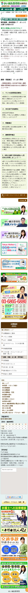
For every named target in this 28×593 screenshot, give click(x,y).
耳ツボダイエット (9, 364)
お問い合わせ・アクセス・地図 (14, 412)
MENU (7, 9)
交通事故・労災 (9, 392)
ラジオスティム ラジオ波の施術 (13, 344)
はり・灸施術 (7, 340)
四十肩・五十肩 (8, 367)
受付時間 (7, 397)
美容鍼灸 (22, 200)
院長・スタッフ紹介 (10, 385)
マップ (13, 497)
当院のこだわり (9, 399)
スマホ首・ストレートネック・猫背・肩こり (13, 195)
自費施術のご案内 (9, 333)
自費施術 (8, 12)
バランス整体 (7, 336)
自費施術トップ (8, 330)
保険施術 (7, 388)
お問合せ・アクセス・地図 (12, 502)
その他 (6, 408)
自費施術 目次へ (20, 16)
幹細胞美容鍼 (7, 348)
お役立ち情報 (8, 406)
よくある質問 (8, 410)
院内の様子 (7, 401)
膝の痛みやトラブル (10, 370)
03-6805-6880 (7, 419)
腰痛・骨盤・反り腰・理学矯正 (13, 357)
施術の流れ (7, 394)
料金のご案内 (7, 374)
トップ (2, 12)
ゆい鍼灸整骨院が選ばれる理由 (14, 403)
